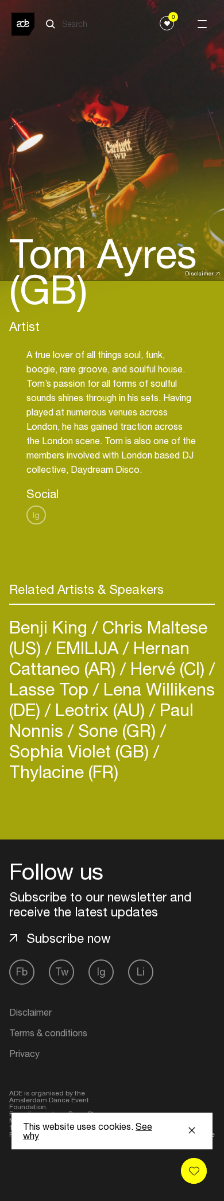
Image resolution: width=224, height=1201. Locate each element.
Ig (36, 515)
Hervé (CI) (167, 668)
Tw (61, 972)
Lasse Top (51, 689)
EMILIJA (87, 648)
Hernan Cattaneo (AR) (99, 658)
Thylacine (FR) (63, 771)
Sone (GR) (117, 730)
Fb (22, 972)
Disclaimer (199, 273)
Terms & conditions (48, 1032)
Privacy (24, 1053)
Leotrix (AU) (100, 709)
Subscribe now (68, 938)
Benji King (50, 627)
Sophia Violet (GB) (81, 751)
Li (141, 972)
